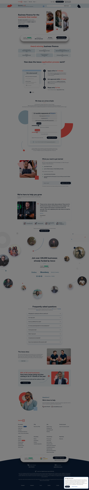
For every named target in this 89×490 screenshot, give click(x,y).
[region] (76, 483)
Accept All (67, 486)
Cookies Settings (74, 486)
